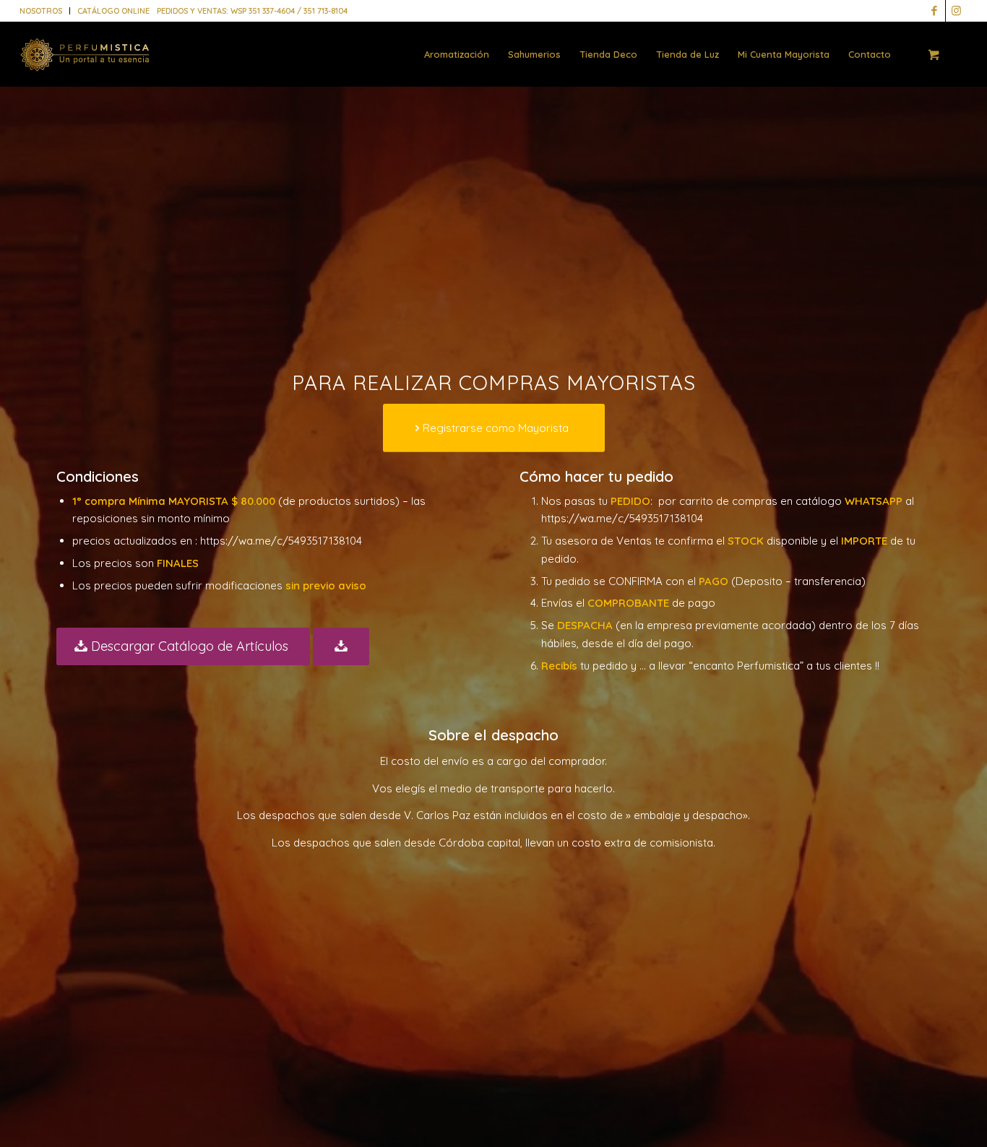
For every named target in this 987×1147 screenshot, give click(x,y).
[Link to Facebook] (934, 11)
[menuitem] (45, 10)
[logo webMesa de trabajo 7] (85, 65)
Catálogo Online (113, 11)
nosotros (41, 11)
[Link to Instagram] (956, 11)
